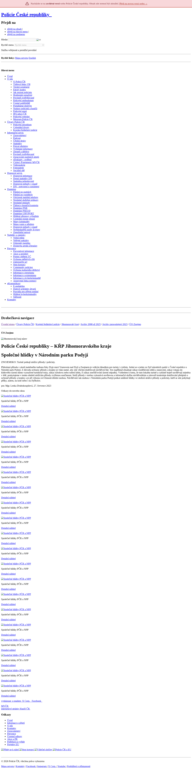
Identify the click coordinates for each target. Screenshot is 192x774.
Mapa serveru (21, 58)
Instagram (42, 766)
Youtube (61, 766)
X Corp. (26, 701)
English (32, 58)
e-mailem (16, 701)
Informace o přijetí (16, 723)
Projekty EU (13, 744)
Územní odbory (14, 736)
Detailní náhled (8, 406)
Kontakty (11, 728)
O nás (10, 725)
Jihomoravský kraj (70, 324)
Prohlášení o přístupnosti (78, 766)
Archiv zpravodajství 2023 (115, 324)
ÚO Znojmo (135, 324)
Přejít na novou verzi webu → (133, 3)
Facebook (37, 701)
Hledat (4, 39)
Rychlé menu (7, 45)
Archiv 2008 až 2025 (91, 324)
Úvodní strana (8, 324)
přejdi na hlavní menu (17, 31)
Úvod (10, 720)
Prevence (11, 733)
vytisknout (6, 701)
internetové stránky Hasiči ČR (15, 708)
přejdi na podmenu (16, 34)
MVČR (4, 706)
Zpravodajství (13, 731)
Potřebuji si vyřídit (16, 742)
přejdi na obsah (14, 29)
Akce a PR (12, 739)
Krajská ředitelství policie (48, 324)
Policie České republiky (25, 14)
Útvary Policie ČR (25, 324)
